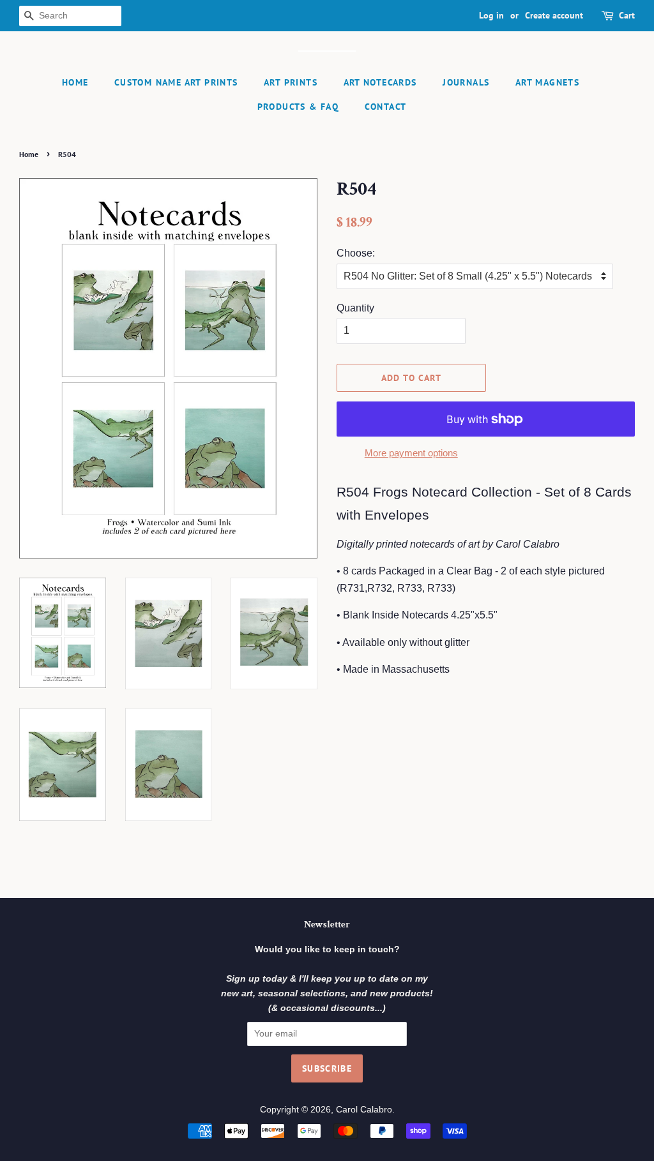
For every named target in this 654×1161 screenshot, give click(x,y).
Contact (386, 106)
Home (75, 82)
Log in (491, 15)
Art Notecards (380, 82)
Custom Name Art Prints (176, 82)
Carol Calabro (364, 1109)
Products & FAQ (298, 106)
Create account (554, 15)
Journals (466, 82)
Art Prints (290, 82)
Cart (627, 15)
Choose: (356, 253)
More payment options (411, 452)
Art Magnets (547, 82)
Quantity (355, 308)
